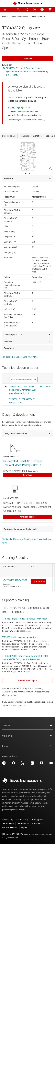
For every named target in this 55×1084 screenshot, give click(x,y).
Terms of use (22, 823)
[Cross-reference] (26, 9)
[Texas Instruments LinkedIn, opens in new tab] (32, 764)
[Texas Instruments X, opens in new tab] (23, 764)
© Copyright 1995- (12, 834)
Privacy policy (37, 819)
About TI (6, 726)
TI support (21, 705)
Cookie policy (22, 819)
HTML (15, 75)
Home (4, 17)
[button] (5, 9)
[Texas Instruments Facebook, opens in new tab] (13, 764)
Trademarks (37, 823)
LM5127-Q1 (14, 107)
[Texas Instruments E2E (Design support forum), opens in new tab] (41, 764)
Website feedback (10, 827)
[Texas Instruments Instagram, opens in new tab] (4, 764)
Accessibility (7, 819)
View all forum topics (27, 680)
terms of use (11, 695)
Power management (20, 17)
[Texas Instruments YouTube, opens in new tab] (51, 764)
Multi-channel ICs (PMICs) (43, 17)
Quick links (7, 736)
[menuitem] (18, 9)
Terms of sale (8, 823)
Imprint (24, 827)
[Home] (27, 3)
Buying (5, 746)
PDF (8, 75)
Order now (27, 58)
